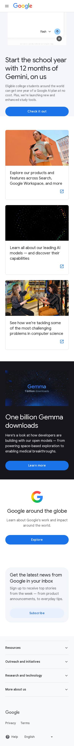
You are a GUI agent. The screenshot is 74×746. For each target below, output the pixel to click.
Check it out (37, 111)
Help (14, 737)
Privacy (10, 723)
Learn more (37, 465)
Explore (37, 540)
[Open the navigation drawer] (6, 6)
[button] (59, 38)
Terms (25, 723)
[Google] (22, 6)
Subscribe (37, 613)
